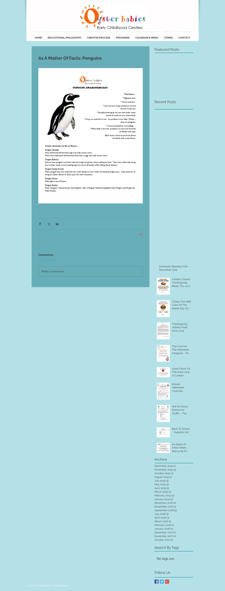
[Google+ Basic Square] (167, 582)
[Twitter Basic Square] (162, 582)
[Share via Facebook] (40, 224)
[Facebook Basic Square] (157, 582)
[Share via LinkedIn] (57, 224)
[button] (147, 36)
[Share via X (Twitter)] (48, 224)
